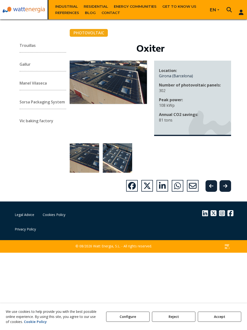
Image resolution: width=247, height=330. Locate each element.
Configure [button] (128, 316)
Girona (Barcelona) (176, 76)
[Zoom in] (84, 158)
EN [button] (213, 10)
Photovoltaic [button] (88, 33)
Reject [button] (174, 316)
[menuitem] (66, 6)
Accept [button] (219, 316)
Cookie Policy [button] (35, 321)
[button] (24, 9)
